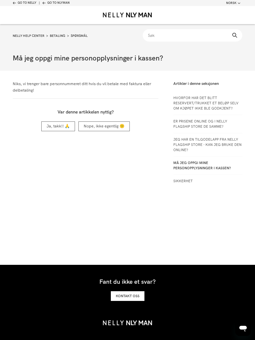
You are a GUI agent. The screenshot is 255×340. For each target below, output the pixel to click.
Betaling (57, 36)
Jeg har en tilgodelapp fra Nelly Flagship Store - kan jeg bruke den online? (207, 144)
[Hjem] (127, 15)
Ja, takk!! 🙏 (58, 126)
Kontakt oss (127, 296)
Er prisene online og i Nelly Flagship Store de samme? (200, 124)
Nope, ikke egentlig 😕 (104, 126)
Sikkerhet (183, 181)
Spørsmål (79, 36)
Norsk (231, 3)
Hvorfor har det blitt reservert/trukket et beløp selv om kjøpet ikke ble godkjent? (206, 103)
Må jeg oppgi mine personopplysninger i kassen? (202, 165)
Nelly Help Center (28, 36)
